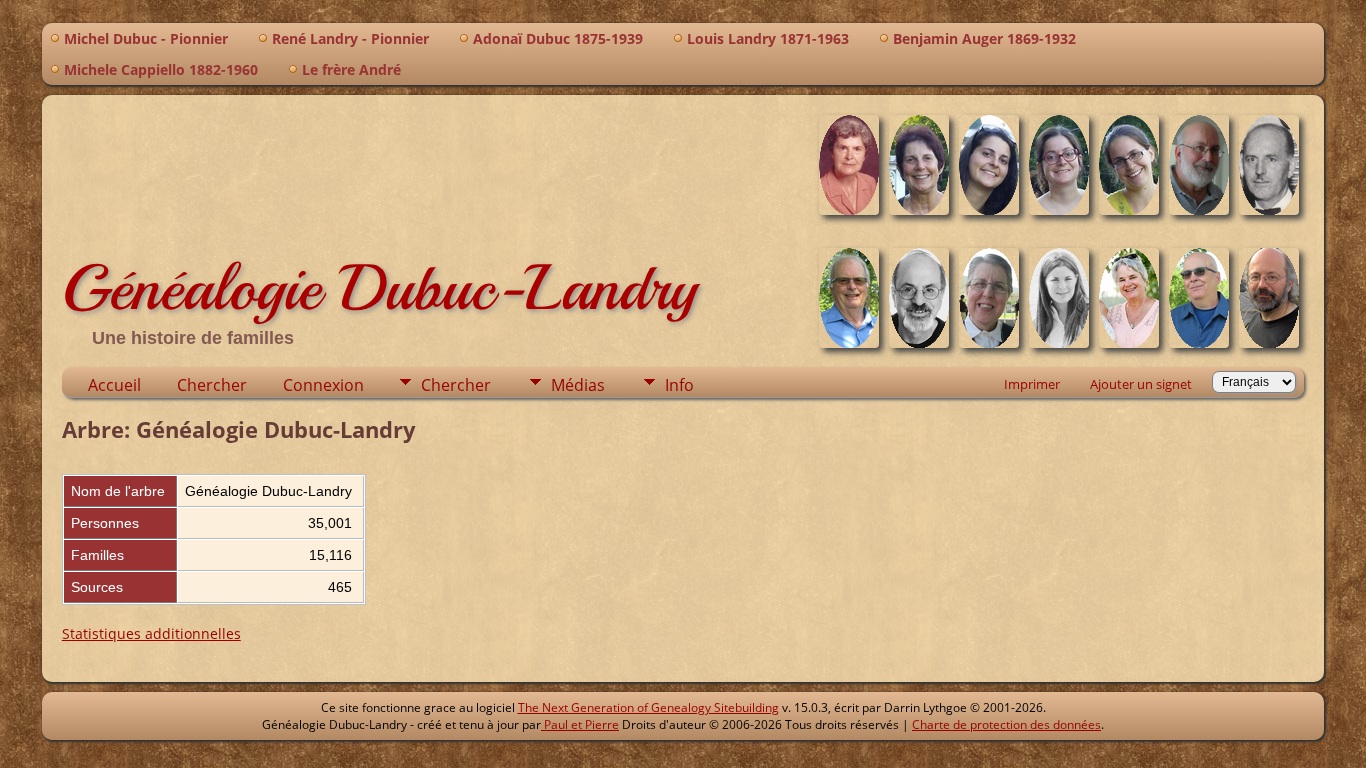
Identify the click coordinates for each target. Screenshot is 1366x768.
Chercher (212, 385)
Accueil (114, 385)
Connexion (323, 385)
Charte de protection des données (1006, 724)
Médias (578, 385)
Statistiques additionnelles (151, 633)
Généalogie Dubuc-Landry (379, 288)
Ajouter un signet (1141, 384)
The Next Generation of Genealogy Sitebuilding (648, 707)
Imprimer (1032, 384)
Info (679, 385)
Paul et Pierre (580, 724)
